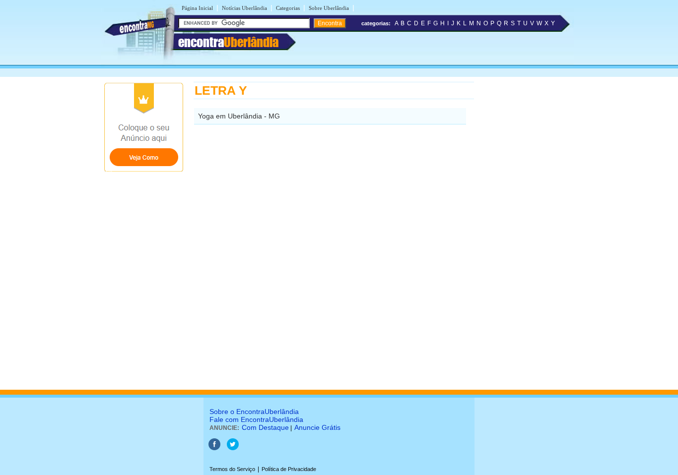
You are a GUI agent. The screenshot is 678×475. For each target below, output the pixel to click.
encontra (228, 42)
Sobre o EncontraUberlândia (254, 412)
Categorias (288, 8)
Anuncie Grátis (317, 427)
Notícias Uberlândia (244, 8)
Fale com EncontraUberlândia (256, 419)
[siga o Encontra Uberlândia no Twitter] (233, 448)
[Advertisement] (525, 230)
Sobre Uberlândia (329, 8)
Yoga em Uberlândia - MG (239, 116)
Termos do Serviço (232, 469)
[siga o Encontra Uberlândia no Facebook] (214, 448)
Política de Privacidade (289, 469)
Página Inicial (197, 8)
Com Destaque (265, 427)
